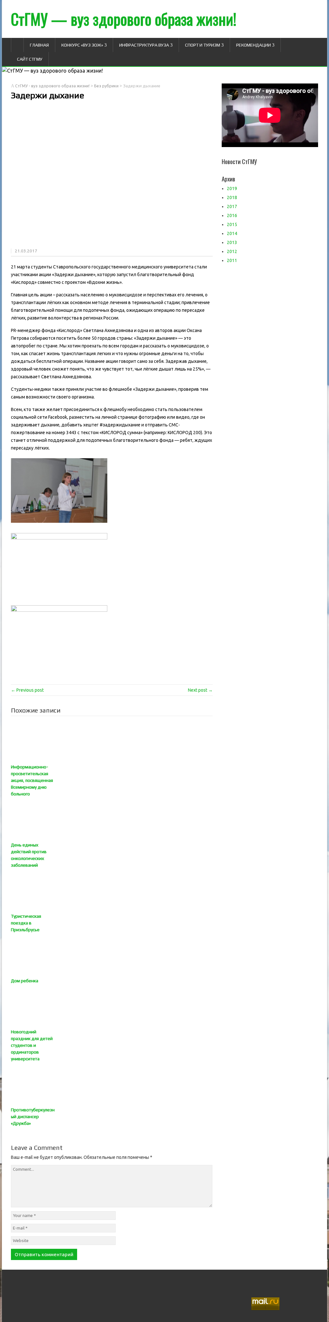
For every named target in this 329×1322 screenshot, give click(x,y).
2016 (232, 215)
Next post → (200, 690)
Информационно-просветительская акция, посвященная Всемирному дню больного (32, 780)
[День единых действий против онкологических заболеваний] (112, 819)
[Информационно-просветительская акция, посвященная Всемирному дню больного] (112, 741)
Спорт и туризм (202, 45)
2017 (232, 206)
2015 (232, 224)
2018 (232, 197)
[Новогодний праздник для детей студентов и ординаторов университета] (112, 1006)
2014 (232, 233)
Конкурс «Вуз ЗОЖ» (82, 45)
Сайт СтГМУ (29, 59)
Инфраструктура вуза (144, 45)
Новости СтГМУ (239, 161)
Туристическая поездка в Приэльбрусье (26, 923)
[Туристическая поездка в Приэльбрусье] (112, 891)
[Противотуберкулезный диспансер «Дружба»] (112, 1084)
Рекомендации (253, 45)
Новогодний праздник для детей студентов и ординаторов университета (32, 1045)
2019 (232, 188)
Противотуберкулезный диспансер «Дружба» (33, 1116)
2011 (232, 260)
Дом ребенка (24, 980)
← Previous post (27, 690)
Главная (39, 45)
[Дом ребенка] (112, 955)
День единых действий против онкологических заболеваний (29, 855)
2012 (232, 251)
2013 (232, 242)
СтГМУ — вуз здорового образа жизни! (123, 18)
